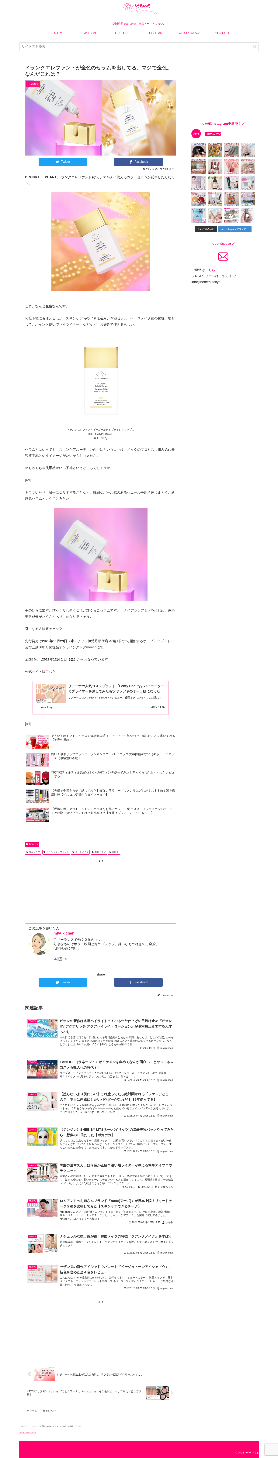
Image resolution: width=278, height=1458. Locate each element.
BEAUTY (33, 844)
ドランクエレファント (57, 852)
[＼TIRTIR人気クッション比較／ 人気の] (198, 199)
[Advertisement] (100, 890)
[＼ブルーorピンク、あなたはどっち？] (248, 150)
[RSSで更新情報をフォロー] (66, 959)
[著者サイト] (55, 959)
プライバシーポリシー (27, 1432)
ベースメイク (82, 852)
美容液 (115, 852)
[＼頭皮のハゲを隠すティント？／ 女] (198, 150)
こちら (50, 672)
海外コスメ (100, 852)
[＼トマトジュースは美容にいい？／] (231, 199)
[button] (255, 46)
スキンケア (34, 852)
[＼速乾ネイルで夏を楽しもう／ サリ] (248, 215)
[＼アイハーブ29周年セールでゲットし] (215, 183)
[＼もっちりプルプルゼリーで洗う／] (231, 166)
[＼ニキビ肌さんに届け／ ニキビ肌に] (231, 215)
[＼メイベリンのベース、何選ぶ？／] (248, 199)
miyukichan (64, 933)
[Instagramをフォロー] (60, 959)
